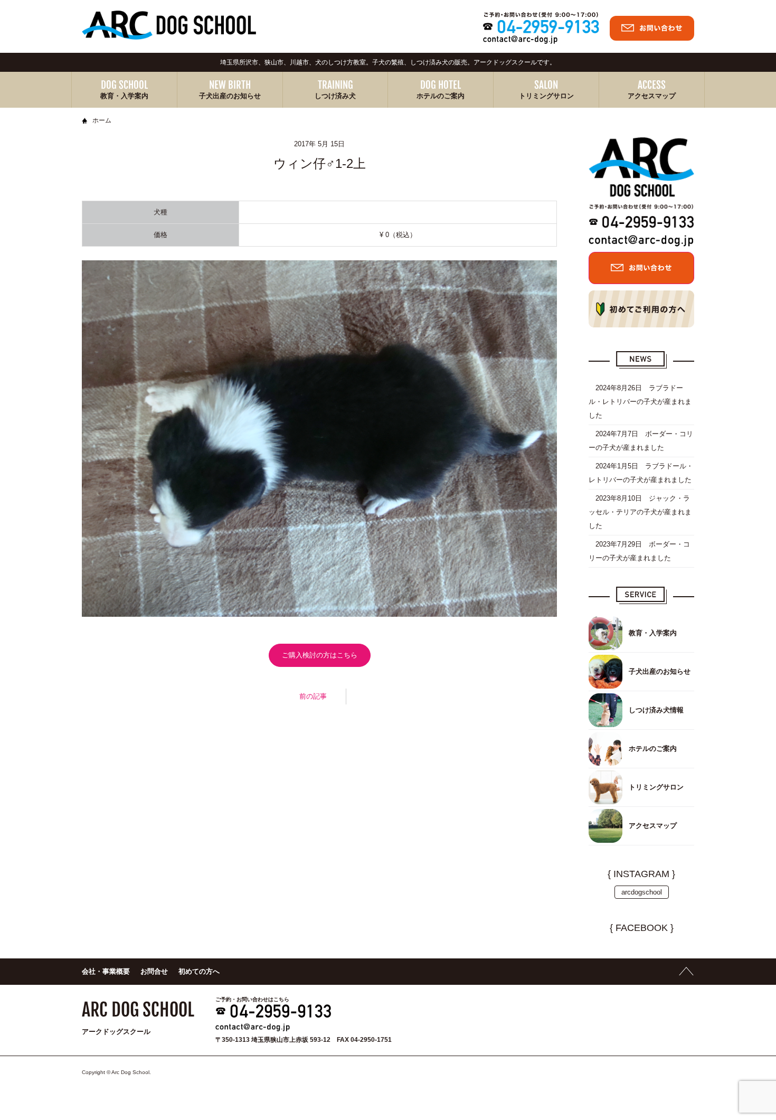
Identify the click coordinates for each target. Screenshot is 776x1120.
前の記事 (313, 696)
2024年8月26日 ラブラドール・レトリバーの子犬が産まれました (640, 401)
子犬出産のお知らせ (230, 96)
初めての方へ (199, 971)
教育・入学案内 (124, 96)
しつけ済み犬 (335, 96)
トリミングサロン (546, 96)
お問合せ (154, 971)
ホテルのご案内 (441, 96)
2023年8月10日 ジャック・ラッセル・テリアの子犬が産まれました (640, 512)
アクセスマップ (652, 96)
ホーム (101, 120)
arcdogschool (641, 892)
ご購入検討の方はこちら (319, 655)
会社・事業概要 (106, 971)
